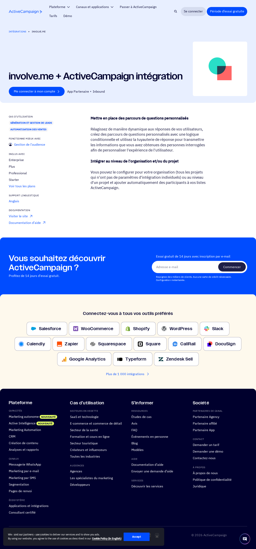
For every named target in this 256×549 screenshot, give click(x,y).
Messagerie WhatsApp (25, 465)
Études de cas (141, 417)
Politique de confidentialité (212, 480)
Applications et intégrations (29, 506)
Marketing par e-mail (24, 471)
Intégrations (17, 31)
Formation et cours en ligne (90, 437)
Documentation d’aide (147, 465)
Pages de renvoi (20, 491)
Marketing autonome (24, 417)
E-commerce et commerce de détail (96, 423)
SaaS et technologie (84, 417)
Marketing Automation (25, 430)
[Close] (157, 536)
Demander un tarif (206, 445)
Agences (76, 471)
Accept (136, 536)
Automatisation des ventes (28, 129)
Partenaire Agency (206, 417)
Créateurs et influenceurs (88, 450)
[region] (83, 537)
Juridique (199, 486)
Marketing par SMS (22, 478)
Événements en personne (149, 437)
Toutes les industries (85, 456)
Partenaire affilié (205, 423)
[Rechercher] (176, 11)
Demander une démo (208, 452)
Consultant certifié (22, 512)
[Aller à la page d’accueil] (25, 11)
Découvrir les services (147, 486)
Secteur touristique (84, 443)
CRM (12, 436)
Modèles (137, 450)
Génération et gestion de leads (31, 122)
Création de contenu (23, 443)
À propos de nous (205, 473)
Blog (134, 443)
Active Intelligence (22, 423)
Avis (134, 423)
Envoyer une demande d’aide (152, 471)
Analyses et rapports (24, 450)
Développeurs (80, 485)
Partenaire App (204, 430)
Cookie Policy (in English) (106, 538)
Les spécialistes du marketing (91, 478)
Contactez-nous (204, 458)
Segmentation (19, 484)
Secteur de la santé (84, 430)
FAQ (134, 430)
